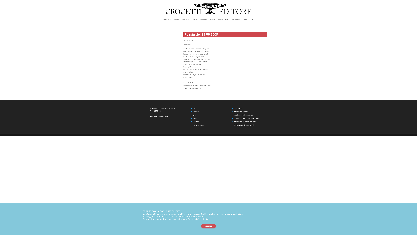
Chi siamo (236, 20)
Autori (212, 20)
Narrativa (185, 20)
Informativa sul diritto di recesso (245, 122)
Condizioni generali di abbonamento (246, 118)
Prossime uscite (223, 20)
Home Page (167, 20)
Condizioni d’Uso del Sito (198, 219)
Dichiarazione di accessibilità (244, 125)
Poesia (176, 20)
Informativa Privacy (240, 112)
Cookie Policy (238, 108)
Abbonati (203, 20)
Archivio (245, 20)
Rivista (194, 20)
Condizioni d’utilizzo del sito (243, 115)
